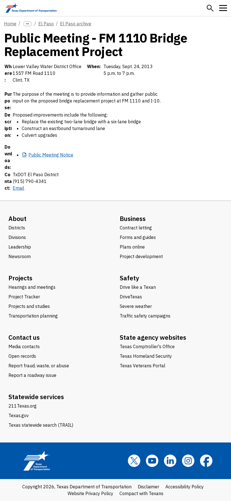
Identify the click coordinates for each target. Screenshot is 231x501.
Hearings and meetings (31, 287)
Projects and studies (29, 306)
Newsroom (19, 256)
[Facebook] (206, 461)
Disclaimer (148, 486)
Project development (141, 256)
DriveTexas (131, 296)
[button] (210, 8)
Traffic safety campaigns (145, 316)
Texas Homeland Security (146, 356)
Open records (22, 356)
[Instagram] (188, 461)
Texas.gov (18, 415)
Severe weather (136, 306)
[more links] (27, 23)
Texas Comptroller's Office (147, 346)
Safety (129, 278)
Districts (16, 228)
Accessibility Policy (184, 486)
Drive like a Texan (138, 287)
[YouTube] (152, 461)
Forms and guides (138, 237)
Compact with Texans (141, 493)
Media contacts (24, 346)
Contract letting (136, 228)
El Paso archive (75, 23)
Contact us (24, 337)
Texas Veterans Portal (142, 365)
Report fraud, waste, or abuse (38, 365)
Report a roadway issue (32, 375)
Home (10, 23)
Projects (20, 278)
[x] (134, 461)
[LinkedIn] (170, 461)
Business (133, 218)
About (17, 218)
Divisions (17, 237)
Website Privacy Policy (90, 493)
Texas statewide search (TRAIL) (40, 425)
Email (18, 188)
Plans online (132, 247)
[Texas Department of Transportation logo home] (31, 8)
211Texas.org (22, 406)
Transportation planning (33, 316)
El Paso (46, 23)
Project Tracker (24, 296)
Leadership (19, 247)
